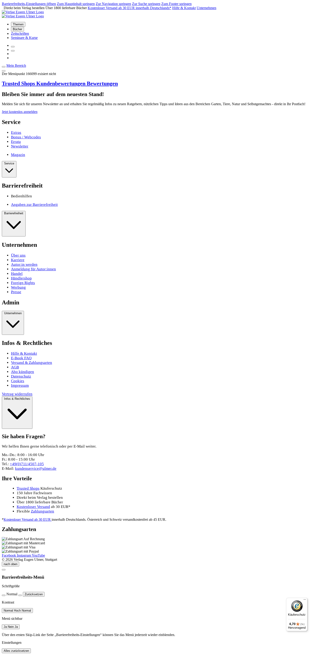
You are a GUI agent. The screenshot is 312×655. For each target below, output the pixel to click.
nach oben (10, 564)
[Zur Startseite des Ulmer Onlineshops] (23, 12)
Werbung (18, 287)
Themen (18, 24)
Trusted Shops (60, 83)
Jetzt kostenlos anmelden (19, 112)
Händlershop (21, 278)
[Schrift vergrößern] (20, 595)
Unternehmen (206, 8)
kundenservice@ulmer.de (35, 468)
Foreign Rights (23, 283)
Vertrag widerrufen (17, 394)
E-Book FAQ (21, 358)
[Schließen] (3, 569)
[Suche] (13, 46)
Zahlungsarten (42, 511)
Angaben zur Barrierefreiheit (34, 204)
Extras (16, 132)
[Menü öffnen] (3, 71)
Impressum (20, 385)
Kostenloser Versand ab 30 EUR (28, 519)
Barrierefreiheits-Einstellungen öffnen (29, 4)
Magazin (18, 155)
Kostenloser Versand (33, 507)
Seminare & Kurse (24, 38)
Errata (16, 142)
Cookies (17, 381)
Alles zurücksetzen (16, 650)
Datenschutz (21, 376)
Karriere (17, 260)
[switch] (17, 610)
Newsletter (19, 146)
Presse (16, 292)
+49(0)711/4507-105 (27, 464)
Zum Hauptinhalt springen (76, 4)
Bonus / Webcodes (26, 137)
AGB (15, 367)
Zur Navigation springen (113, 4)
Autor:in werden (24, 264)
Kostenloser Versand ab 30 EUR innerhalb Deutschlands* (129, 8)
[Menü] (304, 600)
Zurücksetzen (34, 594)
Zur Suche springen (146, 4)
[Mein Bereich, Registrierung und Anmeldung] (13, 50)
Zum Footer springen (176, 4)
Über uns (18, 255)
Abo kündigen (22, 372)
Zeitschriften (20, 33)
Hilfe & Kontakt (184, 8)
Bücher (17, 29)
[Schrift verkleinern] (3, 595)
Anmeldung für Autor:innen (33, 269)
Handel (17, 273)
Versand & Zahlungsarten (31, 362)
